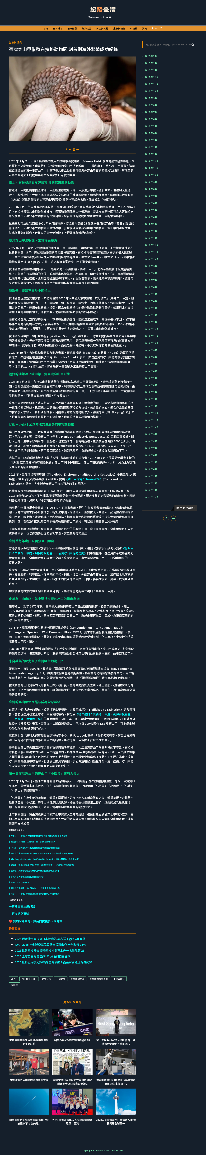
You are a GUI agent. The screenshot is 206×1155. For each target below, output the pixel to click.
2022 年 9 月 (151, 350)
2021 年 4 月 (151, 469)
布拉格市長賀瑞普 (99, 979)
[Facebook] (152, 28)
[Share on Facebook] (66, 149)
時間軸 (133, 28)
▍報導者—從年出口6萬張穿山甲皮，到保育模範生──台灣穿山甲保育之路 (41, 865)
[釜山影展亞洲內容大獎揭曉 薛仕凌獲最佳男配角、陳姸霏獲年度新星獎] (116, 1022)
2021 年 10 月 (152, 427)
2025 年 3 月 (151, 140)
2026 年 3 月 (151, 56)
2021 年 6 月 (151, 455)
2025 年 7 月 (151, 112)
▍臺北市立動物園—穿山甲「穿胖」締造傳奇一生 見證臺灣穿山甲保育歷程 (41, 853)
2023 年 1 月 (151, 322)
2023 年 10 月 (152, 259)
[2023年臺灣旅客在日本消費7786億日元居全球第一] (116, 1102)
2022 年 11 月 (152, 336)
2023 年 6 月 (151, 287)
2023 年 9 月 (151, 266)
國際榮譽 (72, 28)
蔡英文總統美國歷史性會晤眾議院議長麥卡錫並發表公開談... (72, 1081)
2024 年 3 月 (151, 224)
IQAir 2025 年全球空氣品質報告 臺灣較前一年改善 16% (50, 944)
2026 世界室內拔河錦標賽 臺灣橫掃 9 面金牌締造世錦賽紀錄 (53, 962)
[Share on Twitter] (70, 149)
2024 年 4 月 (151, 217)
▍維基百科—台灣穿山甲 (19, 882)
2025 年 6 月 (151, 119)
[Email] (156, 28)
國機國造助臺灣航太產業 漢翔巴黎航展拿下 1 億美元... (29, 1121)
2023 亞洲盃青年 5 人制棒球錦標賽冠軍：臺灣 (72, 1121)
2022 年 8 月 (151, 357)
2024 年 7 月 (151, 196)
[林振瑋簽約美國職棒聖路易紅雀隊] (29, 1062)
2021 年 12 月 (152, 413)
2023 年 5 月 (151, 294)
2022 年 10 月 (152, 343)
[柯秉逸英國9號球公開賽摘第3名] (72, 1022)
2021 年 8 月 (151, 441)
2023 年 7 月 (151, 280)
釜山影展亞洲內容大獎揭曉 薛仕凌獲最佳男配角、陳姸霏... (116, 1042)
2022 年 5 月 (151, 378)
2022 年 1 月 (151, 406)
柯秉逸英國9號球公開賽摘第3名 (72, 1040)
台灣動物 (60, 979)
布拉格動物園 (77, 979)
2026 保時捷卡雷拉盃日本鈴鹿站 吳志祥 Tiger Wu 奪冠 (50, 939)
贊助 (144, 28)
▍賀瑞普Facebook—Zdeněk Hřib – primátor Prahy (32, 841)
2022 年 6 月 (151, 371)
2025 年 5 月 (151, 126)
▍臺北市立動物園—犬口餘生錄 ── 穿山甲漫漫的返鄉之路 (34, 888)
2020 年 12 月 (152, 497)
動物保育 (46, 979)
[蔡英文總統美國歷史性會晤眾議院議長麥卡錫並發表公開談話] (72, 1062)
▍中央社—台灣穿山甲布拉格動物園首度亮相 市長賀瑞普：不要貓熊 (38, 835)
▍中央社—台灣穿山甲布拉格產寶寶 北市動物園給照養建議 (34, 847)
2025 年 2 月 (151, 147)
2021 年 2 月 (151, 483)
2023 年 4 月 (151, 301)
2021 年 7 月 (151, 448)
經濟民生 (87, 28)
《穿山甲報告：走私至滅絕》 (84, 479)
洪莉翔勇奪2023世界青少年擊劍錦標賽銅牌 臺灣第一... (116, 1081)
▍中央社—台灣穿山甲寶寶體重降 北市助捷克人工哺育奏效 (34, 894)
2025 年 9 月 (151, 98)
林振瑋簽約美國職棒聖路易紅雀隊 (29, 1080)
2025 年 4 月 (151, 133)
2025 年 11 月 (152, 84)
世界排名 (58, 28)
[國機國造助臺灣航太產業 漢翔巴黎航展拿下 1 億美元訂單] (29, 1102)
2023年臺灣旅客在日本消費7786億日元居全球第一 (116, 1121)
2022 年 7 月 (151, 364)
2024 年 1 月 (151, 238)
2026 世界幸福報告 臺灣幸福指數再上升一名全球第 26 (49, 950)
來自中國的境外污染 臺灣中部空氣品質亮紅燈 (29, 1042)
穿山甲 (14, 984)
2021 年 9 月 (151, 434)
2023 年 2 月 (151, 315)
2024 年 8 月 (151, 189)
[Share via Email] (77, 149)
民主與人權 (102, 28)
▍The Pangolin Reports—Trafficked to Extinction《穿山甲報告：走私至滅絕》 (44, 859)
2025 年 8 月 (151, 105)
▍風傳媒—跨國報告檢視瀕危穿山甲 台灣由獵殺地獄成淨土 (34, 870)
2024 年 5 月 (151, 210)
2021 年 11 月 (152, 420)
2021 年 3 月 (151, 476)
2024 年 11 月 (152, 168)
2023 (13, 979)
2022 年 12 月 (152, 329)
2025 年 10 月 (152, 91)
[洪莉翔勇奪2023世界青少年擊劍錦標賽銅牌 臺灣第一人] (116, 1062)
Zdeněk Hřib (29, 979)
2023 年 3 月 (151, 308)
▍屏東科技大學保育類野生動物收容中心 (26, 876)
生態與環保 (119, 28)
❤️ (35, 921)
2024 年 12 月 (152, 161)
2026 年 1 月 (151, 70)
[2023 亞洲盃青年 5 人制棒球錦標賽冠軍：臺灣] (72, 1102)
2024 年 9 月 (151, 182)
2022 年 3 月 (151, 392)
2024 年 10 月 (152, 175)
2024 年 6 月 (151, 203)
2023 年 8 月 (151, 273)
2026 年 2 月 (151, 63)
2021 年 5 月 (151, 462)
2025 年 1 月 (151, 154)
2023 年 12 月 (152, 245)
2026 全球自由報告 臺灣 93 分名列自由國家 (42, 956)
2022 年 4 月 (151, 385)
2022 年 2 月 (151, 399)
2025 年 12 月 (152, 77)
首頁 (45, 28)
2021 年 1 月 (151, 490)
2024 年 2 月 (151, 231)
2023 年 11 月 (152, 252)
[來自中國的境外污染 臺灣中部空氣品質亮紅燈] (29, 1022)
